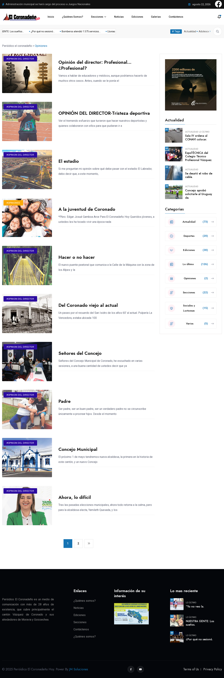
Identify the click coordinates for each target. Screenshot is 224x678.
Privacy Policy (212, 669)
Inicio (51, 16)
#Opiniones (13, 202)
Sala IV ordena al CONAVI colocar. (196, 137)
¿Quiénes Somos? (72, 16)
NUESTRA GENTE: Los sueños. (200, 623)
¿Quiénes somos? (85, 600)
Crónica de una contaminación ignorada (28, 4)
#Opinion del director (20, 58)
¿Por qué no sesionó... (37, 31)
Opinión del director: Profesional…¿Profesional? (94, 65)
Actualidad (190, 31)
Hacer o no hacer (76, 257)
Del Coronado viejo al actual (88, 305)
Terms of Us (191, 669)
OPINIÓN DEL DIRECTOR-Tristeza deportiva (104, 113)
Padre (64, 401)
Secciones (97, 16)
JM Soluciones (78, 669)
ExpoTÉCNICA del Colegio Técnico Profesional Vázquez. (198, 156)
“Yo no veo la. (195, 606)
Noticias (119, 16)
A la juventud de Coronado (86, 209)
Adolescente (206, 31)
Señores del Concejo (80, 353)
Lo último (204, 132)
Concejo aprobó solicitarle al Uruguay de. (198, 194)
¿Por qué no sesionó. (199, 639)
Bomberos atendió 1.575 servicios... (75, 31)
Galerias (156, 16)
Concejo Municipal (77, 449)
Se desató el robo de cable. (198, 175)
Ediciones (137, 16)
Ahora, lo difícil (74, 497)
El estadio (68, 161)
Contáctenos (176, 16)
